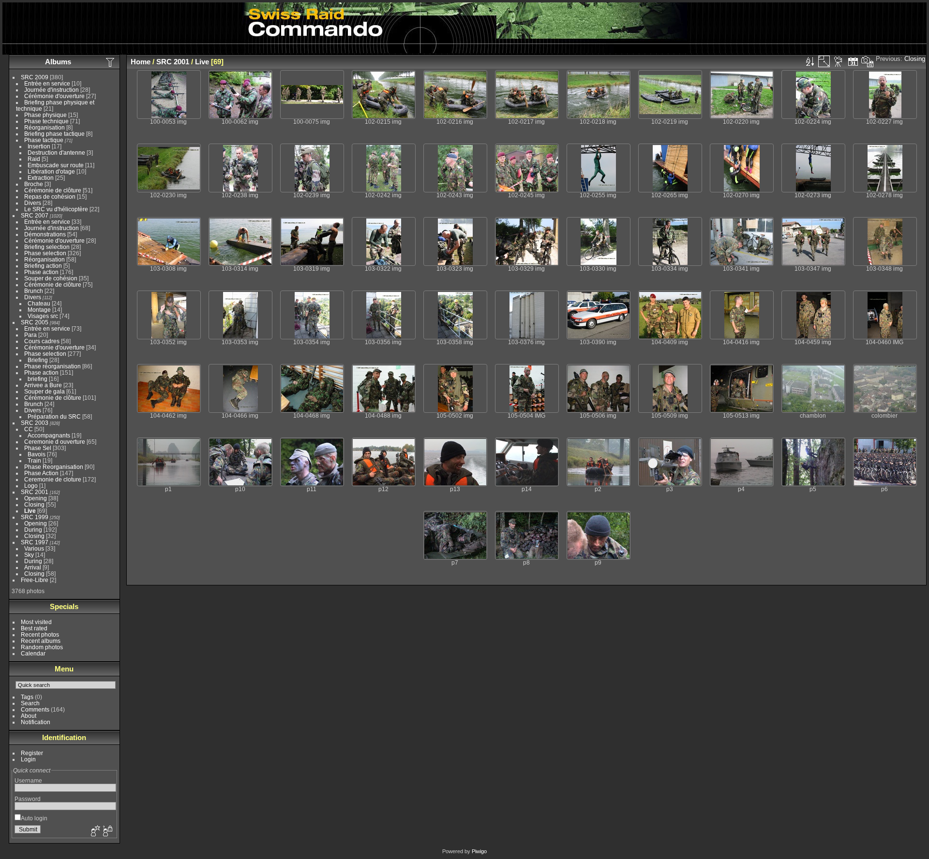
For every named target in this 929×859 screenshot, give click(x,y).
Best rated (34, 628)
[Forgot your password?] (107, 831)
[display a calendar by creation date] (867, 61)
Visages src (43, 316)
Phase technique (46, 121)
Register (32, 753)
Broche (33, 184)
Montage (39, 309)
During (33, 529)
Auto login (34, 818)
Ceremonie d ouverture (54, 441)
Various (34, 548)
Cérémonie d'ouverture (54, 96)
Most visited (36, 622)
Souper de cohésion (50, 278)
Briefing (38, 360)
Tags (27, 697)
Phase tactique (43, 140)
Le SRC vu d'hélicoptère (56, 209)
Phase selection (45, 253)
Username (28, 780)
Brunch (33, 291)
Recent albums (40, 641)
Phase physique (45, 115)
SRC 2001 (34, 492)
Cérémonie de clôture (52, 190)
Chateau (39, 303)
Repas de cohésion (49, 196)
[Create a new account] (94, 831)
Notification (35, 722)
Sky (29, 555)
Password (28, 799)
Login (28, 759)
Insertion (39, 146)
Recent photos (40, 634)
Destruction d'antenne (56, 152)
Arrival (32, 567)
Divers (32, 203)
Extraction (41, 178)
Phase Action (41, 473)
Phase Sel (37, 448)
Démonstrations (45, 234)
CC (28, 429)
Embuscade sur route (56, 165)
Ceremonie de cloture (52, 479)
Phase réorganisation (52, 366)
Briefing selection (47, 247)
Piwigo (479, 851)
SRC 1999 (34, 517)
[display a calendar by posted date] (853, 61)
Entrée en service (47, 83)
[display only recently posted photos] (111, 62)
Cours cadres (42, 341)
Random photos (42, 647)
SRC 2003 (34, 423)
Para (30, 335)
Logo (31, 485)
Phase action (41, 272)
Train (34, 460)
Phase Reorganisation (53, 467)
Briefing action (43, 265)
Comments (35, 709)
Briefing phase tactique (54, 134)
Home (140, 62)
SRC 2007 (34, 215)
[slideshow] (838, 61)
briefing (37, 379)
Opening (35, 498)
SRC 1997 (34, 542)
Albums (58, 62)
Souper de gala (44, 391)
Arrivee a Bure (43, 385)
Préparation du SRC (54, 416)
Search (30, 703)
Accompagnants (49, 435)
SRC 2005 (34, 322)
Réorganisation (44, 127)
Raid (34, 159)
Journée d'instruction (51, 90)
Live (30, 511)
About (28, 716)
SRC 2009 (34, 77)
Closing (34, 504)
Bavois (36, 454)
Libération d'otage (51, 171)
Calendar (33, 653)
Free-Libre (34, 580)
